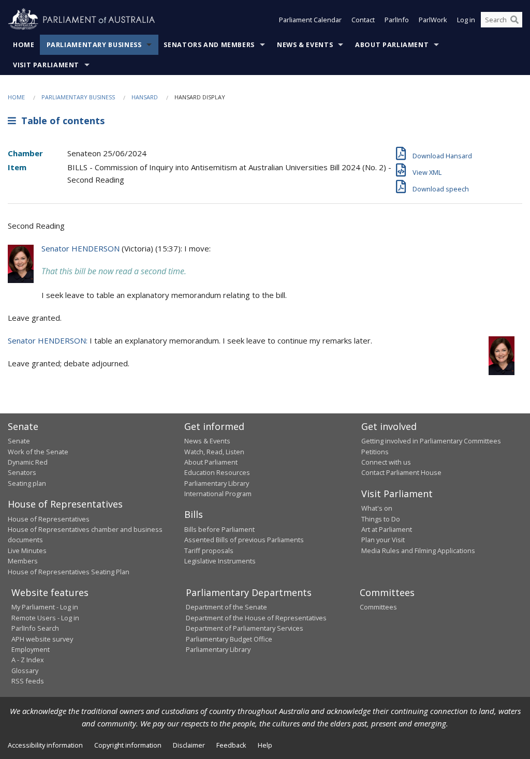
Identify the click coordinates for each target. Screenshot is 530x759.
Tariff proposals (208, 550)
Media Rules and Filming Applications (418, 550)
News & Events (305, 44)
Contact (363, 19)
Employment (30, 649)
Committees (378, 607)
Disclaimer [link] (189, 745)
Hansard (144, 97)
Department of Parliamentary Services (244, 628)
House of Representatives (49, 519)
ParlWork (433, 19)
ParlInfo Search (35, 628)
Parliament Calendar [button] (310, 19)
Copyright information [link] (127, 745)
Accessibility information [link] (45, 745)
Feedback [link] (231, 745)
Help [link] (265, 745)
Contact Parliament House (401, 472)
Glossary (24, 670)
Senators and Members (209, 44)
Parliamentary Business (94, 44)
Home (24, 44)
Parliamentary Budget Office (229, 639)
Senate (19, 440)
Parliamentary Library (216, 483)
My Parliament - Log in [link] (44, 607)
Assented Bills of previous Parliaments (244, 539)
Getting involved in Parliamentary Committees (431, 440)
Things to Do (380, 519)
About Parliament (392, 44)
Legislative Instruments (220, 560)
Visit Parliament (46, 65)
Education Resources (217, 472)
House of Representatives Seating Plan (68, 571)
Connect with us (386, 462)
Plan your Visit (383, 539)
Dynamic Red (28, 462)
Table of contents (60, 120)
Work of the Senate (38, 451)
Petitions (375, 451)
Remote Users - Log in (45, 617)
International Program (218, 493)
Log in (466, 19)
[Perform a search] (514, 19)
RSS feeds (27, 681)
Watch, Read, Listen (214, 451)
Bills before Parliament (219, 529)
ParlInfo (397, 19)
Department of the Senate (226, 607)
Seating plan (27, 483)
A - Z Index (27, 659)
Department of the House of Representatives (256, 617)
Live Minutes (27, 550)
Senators (22, 472)
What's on (376, 508)
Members (23, 560)
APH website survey (42, 639)
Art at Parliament (386, 529)
